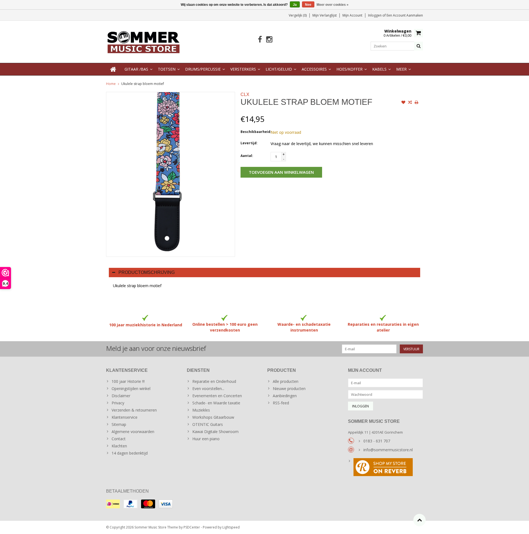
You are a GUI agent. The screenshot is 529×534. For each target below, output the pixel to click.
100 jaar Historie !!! (128, 381)
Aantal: (247, 155)
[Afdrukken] (416, 102)
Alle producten (285, 381)
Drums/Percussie (203, 69)
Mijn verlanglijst (324, 15)
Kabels (379, 69)
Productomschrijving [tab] (146, 272)
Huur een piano (206, 438)
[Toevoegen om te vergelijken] (409, 102)
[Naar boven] (419, 520)
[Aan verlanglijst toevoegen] (403, 102)
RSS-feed (281, 402)
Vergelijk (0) (298, 15)
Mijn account (352, 15)
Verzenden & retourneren (134, 410)
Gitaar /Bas (136, 69)
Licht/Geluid (279, 69)
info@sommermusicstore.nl (388, 449)
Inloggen (375, 15)
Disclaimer (121, 395)
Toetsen (167, 69)
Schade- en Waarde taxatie (216, 402)
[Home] (113, 69)
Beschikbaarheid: (254, 131)
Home (111, 83)
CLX (245, 94)
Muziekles (201, 410)
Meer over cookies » (333, 5)
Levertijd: (249, 143)
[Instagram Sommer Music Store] (269, 39)
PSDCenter (191, 527)
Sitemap (119, 424)
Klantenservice (124, 417)
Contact (119, 438)
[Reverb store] (385, 467)
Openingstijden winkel (131, 388)
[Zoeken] (418, 46)
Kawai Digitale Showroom (215, 431)
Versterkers (243, 69)
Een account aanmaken (405, 15)
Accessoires (314, 69)
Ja (295, 5)
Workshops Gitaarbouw (213, 417)
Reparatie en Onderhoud (214, 381)
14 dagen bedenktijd (130, 453)
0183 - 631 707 (376, 441)
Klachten (119, 445)
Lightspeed (231, 527)
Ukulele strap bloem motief (142, 83)
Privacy (118, 402)
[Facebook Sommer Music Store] (260, 39)
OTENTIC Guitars (207, 424)
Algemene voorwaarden (133, 431)
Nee (308, 5)
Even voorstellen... (208, 388)
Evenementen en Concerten (217, 395)
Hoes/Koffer (349, 69)
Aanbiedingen (285, 395)
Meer (401, 69)
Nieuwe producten (289, 388)
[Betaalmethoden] (113, 504)
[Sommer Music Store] (143, 41)
